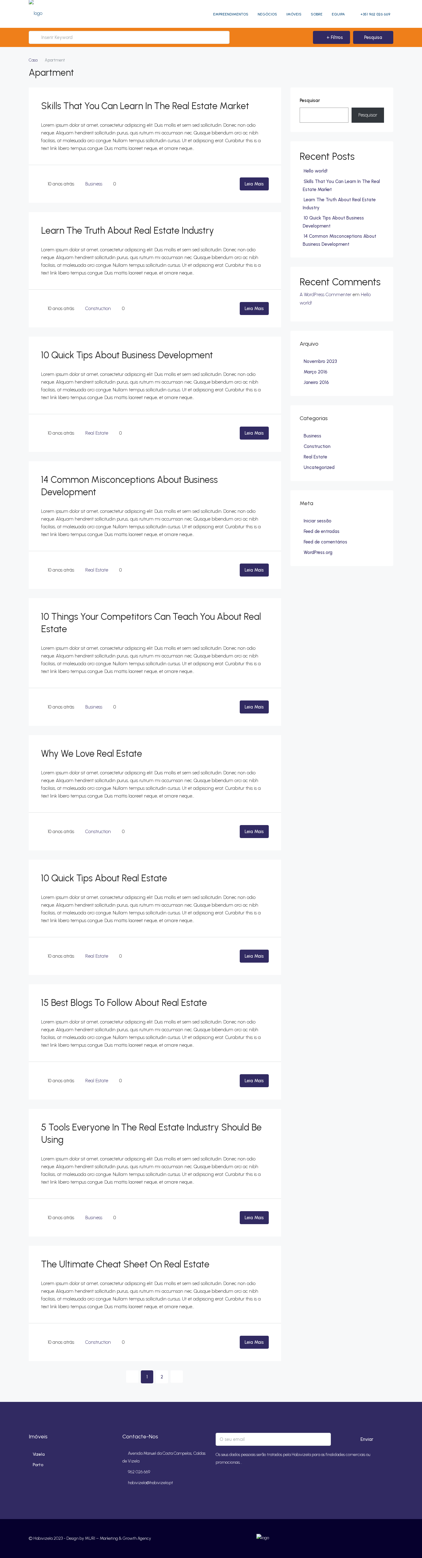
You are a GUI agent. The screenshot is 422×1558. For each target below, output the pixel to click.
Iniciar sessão (317, 521)
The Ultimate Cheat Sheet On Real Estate (125, 1264)
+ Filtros (334, 37)
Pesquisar (310, 100)
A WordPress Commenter (325, 294)
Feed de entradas (322, 531)
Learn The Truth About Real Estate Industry (127, 230)
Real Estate (96, 433)
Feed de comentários (325, 542)
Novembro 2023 (320, 361)
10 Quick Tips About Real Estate (104, 878)
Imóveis (294, 14)
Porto (38, 1464)
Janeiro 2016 (316, 382)
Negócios (267, 14)
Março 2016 (315, 372)
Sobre (317, 14)
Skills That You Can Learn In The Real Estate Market (145, 106)
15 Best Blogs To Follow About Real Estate (124, 1002)
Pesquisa (373, 37)
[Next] (177, 1376)
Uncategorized (319, 467)
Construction (98, 308)
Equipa (338, 14)
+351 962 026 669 (375, 14)
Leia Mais (254, 184)
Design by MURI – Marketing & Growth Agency (108, 1538)
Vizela (39, 1454)
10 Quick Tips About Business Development (127, 355)
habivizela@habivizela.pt (150, 1482)
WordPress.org (318, 552)
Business (93, 184)
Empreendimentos (230, 14)
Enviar (367, 1439)
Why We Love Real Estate (91, 753)
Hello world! (315, 171)
